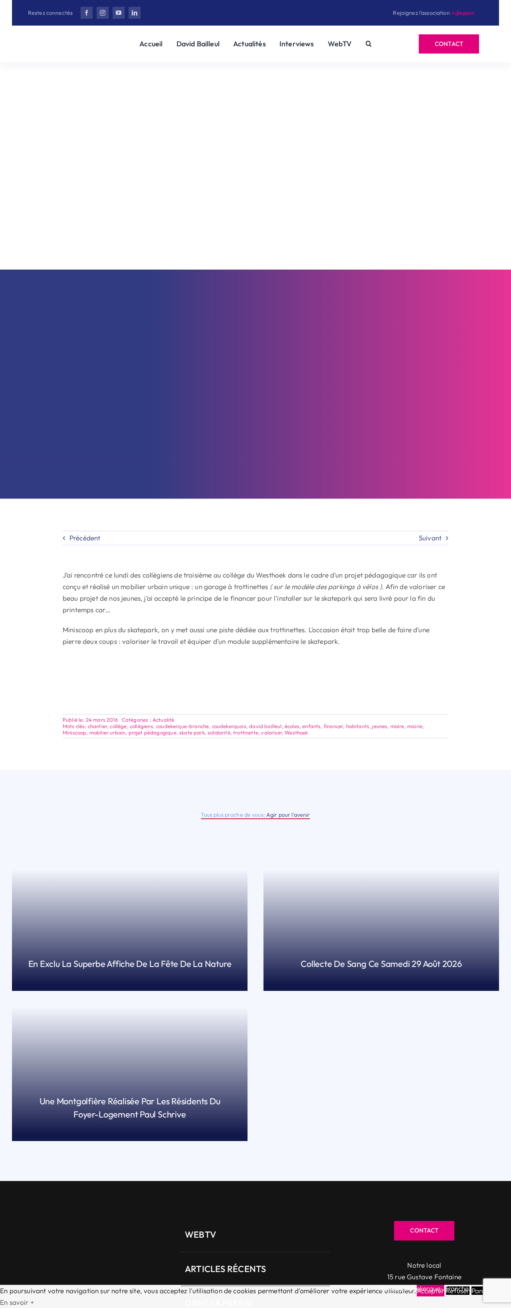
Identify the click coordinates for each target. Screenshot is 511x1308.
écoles (292, 726)
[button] (369, 44)
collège (118, 726)
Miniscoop (75, 732)
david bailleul (265, 726)
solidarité (219, 732)
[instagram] (103, 13)
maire (397, 726)
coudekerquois (229, 726)
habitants (358, 726)
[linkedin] (135, 13)
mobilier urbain (107, 732)
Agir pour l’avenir (463, 12)
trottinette (245, 732)
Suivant (430, 538)
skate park (192, 732)
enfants (311, 726)
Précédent (85, 538)
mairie (414, 726)
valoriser (271, 732)
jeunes (379, 726)
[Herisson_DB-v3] (69, 40)
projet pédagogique (152, 732)
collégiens (141, 726)
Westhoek (296, 732)
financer (333, 726)
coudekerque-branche (182, 726)
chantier (97, 726)
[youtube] (119, 13)
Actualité (163, 720)
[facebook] (87, 13)
